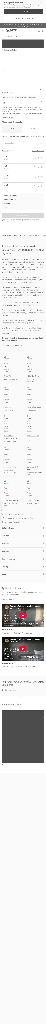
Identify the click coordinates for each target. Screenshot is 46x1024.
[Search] (29, 30)
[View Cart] (43, 31)
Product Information (20, 235)
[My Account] (39, 31)
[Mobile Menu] (4, 31)
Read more (6, 118)
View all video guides (9, 599)
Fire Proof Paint (10, 467)
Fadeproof (8, 407)
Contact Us (28, 24)
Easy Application (33, 436)
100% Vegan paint (33, 500)
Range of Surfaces (34, 407)
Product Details (6, 235)
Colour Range (9, 376)
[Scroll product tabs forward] (45, 235)
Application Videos (34, 235)
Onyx (15, 111)
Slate (20, 109)
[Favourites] (34, 30)
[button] (23, 528)
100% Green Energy (11, 500)
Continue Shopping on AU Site (24, 18)
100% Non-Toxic (33, 376)
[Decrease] (35, 158)
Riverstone (37, 109)
